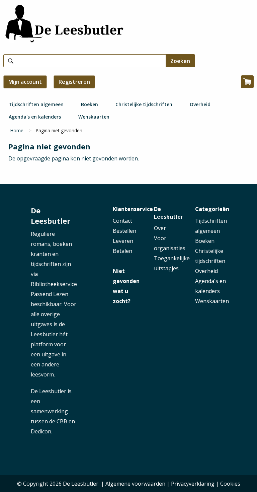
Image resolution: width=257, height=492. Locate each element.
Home (16, 130)
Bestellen (124, 230)
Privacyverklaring (193, 483)
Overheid (200, 104)
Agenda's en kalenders (35, 117)
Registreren (74, 81)
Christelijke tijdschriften (143, 104)
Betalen (122, 251)
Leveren (123, 240)
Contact (122, 220)
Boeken (89, 104)
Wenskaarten (93, 117)
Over (160, 228)
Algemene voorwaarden (135, 483)
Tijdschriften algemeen (36, 104)
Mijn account (25, 81)
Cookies (230, 483)
